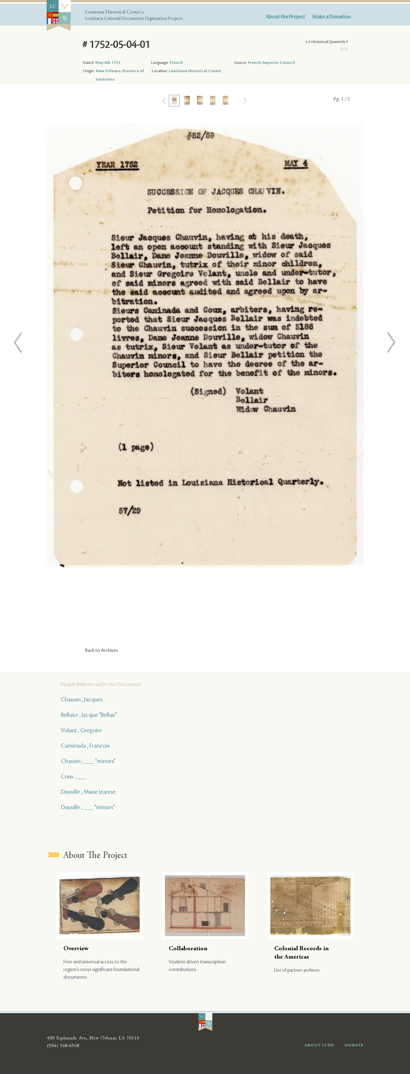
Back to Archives (101, 650)
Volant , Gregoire (81, 730)
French (176, 62)
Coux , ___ (73, 776)
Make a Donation (331, 17)
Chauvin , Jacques (81, 699)
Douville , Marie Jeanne (88, 792)
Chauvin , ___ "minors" (88, 761)
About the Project (285, 17)
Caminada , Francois (85, 746)
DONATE (354, 1045)
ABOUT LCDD (319, 1045)
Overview (76, 948)
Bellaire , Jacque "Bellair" (89, 715)
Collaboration (188, 948)
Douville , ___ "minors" (88, 807)
